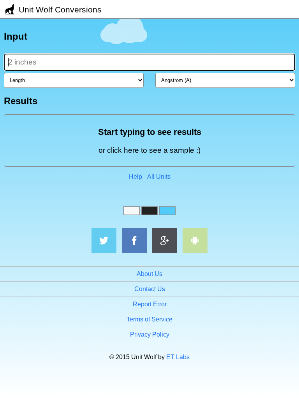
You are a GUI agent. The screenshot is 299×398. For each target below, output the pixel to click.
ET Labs (178, 357)
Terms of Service (149, 319)
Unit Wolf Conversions (59, 9)
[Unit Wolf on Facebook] (134, 240)
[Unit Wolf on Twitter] (103, 240)
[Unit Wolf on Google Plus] (164, 240)
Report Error (150, 304)
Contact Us (149, 289)
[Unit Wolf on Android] (195, 240)
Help (135, 176)
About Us (149, 274)
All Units (159, 176)
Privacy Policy (149, 334)
